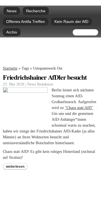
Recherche (35, 11)
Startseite (10, 68)
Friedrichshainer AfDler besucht (45, 77)
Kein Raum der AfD (71, 21)
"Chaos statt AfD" (81, 108)
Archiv (11, 32)
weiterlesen (15, 167)
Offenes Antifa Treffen (25, 21)
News (12, 11)
